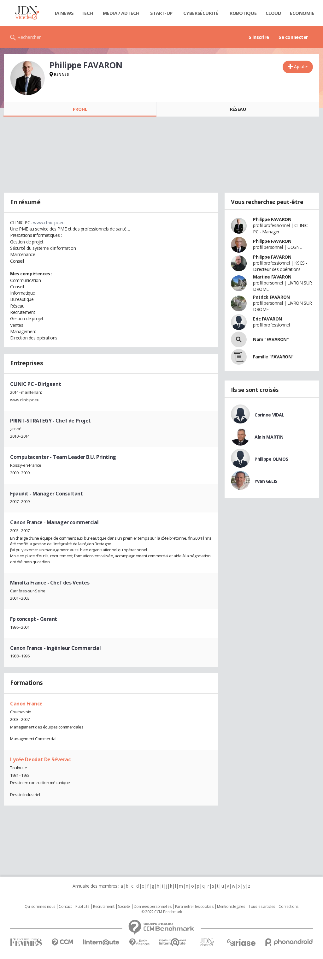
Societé (124, 906)
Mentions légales (231, 906)
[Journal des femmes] (26, 942)
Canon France (26, 703)
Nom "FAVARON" (271, 339)
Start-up (161, 13)
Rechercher (29, 37)
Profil (80, 109)
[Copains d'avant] (173, 942)
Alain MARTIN (269, 437)
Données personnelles (153, 906)
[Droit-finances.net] (139, 942)
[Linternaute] (101, 942)
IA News (64, 13)
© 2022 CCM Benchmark (161, 912)
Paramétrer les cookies (194, 906)
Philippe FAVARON (272, 219)
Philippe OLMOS (271, 459)
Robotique (243, 13)
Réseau (238, 109)
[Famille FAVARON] (239, 357)
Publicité (82, 906)
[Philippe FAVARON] (27, 78)
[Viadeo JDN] (206, 942)
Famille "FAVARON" (273, 357)
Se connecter (293, 37)
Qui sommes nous (40, 906)
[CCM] (62, 942)
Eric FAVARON (267, 319)
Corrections (288, 906)
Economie (302, 13)
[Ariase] (240, 942)
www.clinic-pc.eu (48, 222)
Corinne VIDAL (270, 415)
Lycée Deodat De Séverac (40, 759)
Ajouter (301, 66)
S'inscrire (259, 37)
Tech (87, 13)
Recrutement (103, 906)
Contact (65, 906)
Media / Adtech (121, 13)
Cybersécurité (201, 13)
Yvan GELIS (266, 481)
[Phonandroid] (289, 942)
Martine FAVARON (272, 277)
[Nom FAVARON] (239, 339)
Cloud (273, 13)
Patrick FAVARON (271, 297)
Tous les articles (262, 906)
